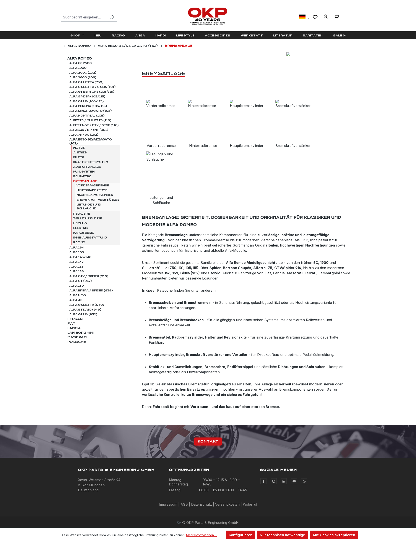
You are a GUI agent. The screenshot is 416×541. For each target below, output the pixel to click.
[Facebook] (263, 481)
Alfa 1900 (77, 68)
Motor (79, 148)
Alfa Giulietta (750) (86, 82)
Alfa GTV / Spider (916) (88, 276)
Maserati (76, 337)
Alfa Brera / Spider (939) (91, 290)
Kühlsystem (83, 171)
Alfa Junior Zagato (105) (90, 111)
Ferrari (75, 319)
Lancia (74, 328)
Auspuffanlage (87, 167)
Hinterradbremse (91, 190)
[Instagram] (273, 481)
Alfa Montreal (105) (86, 115)
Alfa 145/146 (80, 257)
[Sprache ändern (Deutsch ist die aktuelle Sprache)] (304, 17)
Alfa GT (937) (80, 281)
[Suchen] (112, 17)
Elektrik (80, 228)
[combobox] (84, 17)
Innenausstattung (90, 237)
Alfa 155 (76, 266)
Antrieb (80, 152)
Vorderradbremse (92, 185)
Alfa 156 (76, 271)
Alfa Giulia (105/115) (86, 101)
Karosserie (83, 233)
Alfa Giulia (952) (83, 314)
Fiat (71, 324)
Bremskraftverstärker (97, 200)
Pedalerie (81, 213)
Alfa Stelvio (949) (85, 309)
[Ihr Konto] (325, 17)
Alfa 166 (76, 252)
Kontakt (208, 441)
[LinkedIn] (283, 481)
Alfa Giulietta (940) (86, 305)
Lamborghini (80, 333)
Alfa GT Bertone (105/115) (91, 92)
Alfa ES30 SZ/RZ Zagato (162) (90, 141)
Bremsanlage (85, 181)
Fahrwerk (82, 176)
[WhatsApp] (304, 481)
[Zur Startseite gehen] (208, 16)
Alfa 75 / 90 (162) (83, 134)
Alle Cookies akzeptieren (333, 535)
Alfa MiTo (77, 295)
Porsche (76, 342)
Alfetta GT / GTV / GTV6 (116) (94, 125)
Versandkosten (227, 504)
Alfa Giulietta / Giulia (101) (92, 87)
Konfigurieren (240, 535)
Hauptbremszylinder (94, 195)
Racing (79, 242)
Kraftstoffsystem (90, 162)
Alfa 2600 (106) (82, 77)
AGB (184, 504)
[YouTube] (294, 481)
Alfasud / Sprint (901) (88, 130)
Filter (78, 157)
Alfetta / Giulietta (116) (90, 120)
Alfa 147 (76, 262)
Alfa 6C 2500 (80, 63)
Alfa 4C (75, 300)
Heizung (80, 223)
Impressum (168, 504)
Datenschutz (201, 504)
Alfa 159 (76, 286)
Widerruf (250, 504)
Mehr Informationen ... (201, 535)
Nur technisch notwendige (282, 535)
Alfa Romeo (79, 58)
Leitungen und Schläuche (88, 206)
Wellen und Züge (87, 218)
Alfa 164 (76, 247)
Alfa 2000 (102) (82, 72)
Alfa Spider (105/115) (87, 96)
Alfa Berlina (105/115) (88, 106)
